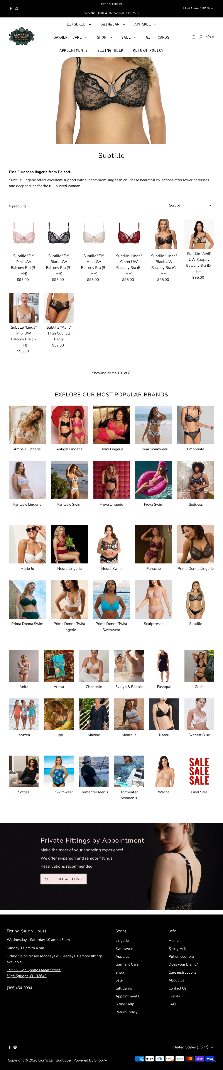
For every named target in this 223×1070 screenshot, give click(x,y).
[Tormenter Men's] (94, 770)
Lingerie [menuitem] (77, 24)
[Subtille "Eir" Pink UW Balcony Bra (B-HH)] (24, 234)
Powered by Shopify (90, 1060)
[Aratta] (59, 665)
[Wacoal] (164, 770)
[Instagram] (16, 8)
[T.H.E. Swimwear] (59, 770)
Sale (119, 980)
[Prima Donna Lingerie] (195, 543)
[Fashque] (164, 665)
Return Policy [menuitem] (148, 50)
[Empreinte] (195, 424)
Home (174, 940)
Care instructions (182, 972)
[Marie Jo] (27, 543)
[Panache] (153, 543)
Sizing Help (124, 1004)
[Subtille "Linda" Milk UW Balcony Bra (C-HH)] (24, 308)
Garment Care (127, 964)
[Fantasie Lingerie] (27, 479)
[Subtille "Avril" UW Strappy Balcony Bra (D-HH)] (199, 234)
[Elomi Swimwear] (153, 424)
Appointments (127, 996)
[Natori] (164, 713)
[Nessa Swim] (111, 543)
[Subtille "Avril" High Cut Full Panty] (59, 308)
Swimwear (124, 948)
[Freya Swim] (153, 479)
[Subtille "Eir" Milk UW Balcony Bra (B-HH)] (94, 234)
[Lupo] (59, 713)
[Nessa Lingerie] (69, 543)
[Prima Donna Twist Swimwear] (111, 598)
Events (174, 996)
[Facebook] (11, 8)
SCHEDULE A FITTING (63, 879)
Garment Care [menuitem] (69, 37)
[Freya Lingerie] (111, 479)
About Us (176, 980)
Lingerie (122, 940)
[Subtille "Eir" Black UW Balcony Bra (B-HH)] (59, 234)
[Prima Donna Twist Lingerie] (69, 598)
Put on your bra (181, 956)
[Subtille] (195, 598)
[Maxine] (94, 713)
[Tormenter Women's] (129, 770)
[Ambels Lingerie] (27, 424)
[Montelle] (129, 713)
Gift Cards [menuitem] (158, 37)
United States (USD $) (196, 8)
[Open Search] (194, 37)
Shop (103, 37)
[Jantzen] (24, 713)
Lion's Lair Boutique (54, 1060)
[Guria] (199, 665)
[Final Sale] (199, 770)
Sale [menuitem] (127, 37)
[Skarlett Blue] (199, 713)
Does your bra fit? (183, 964)
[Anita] (24, 665)
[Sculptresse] (153, 598)
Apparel (122, 956)
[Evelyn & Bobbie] (129, 665)
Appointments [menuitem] (73, 50)
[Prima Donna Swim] (27, 598)
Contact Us (177, 988)
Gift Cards (123, 988)
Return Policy (126, 1012)
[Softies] (24, 770)
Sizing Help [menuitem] (110, 50)
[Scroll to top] (214, 1061)
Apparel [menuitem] (143, 24)
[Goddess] (195, 479)
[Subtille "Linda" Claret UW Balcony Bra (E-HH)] (129, 234)
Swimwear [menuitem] (111, 24)
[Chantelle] (94, 665)
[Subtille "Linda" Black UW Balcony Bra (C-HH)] (164, 234)
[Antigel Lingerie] (69, 424)
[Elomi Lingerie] (111, 424)
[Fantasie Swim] (69, 479)
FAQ (172, 1004)
